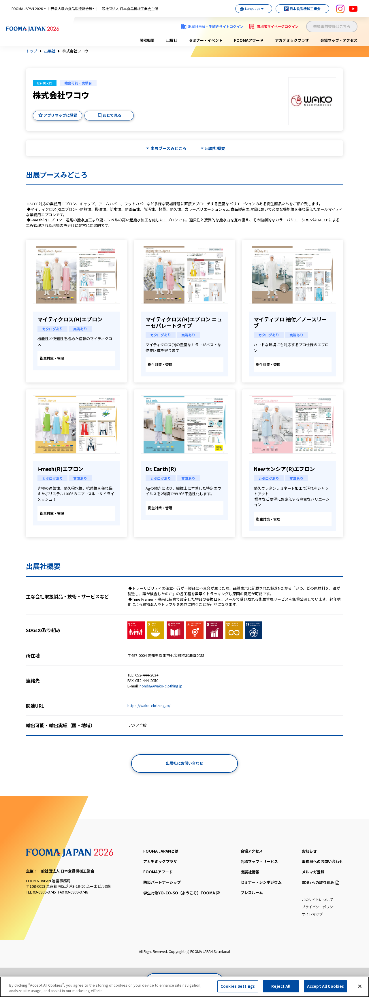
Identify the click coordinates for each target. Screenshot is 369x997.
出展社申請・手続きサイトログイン (215, 26)
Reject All (280, 986)
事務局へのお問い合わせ (322, 861)
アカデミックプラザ (292, 40)
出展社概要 (215, 148)
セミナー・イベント (206, 40)
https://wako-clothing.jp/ (148, 705)
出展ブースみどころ (168, 148)
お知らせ (309, 851)
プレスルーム (251, 892)
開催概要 (147, 40)
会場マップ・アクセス (338, 40)
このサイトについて (317, 899)
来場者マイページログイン (277, 26)
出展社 (171, 40)
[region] (184, 987)
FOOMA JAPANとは (160, 851)
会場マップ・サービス (259, 861)
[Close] (359, 986)
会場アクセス (251, 851)
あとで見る (112, 115)
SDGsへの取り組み (318, 882)
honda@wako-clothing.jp (161, 686)
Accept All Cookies (325, 986)
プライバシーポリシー (319, 906)
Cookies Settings (238, 986)
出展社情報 (249, 872)
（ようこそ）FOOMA (179, 893)
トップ (31, 51)
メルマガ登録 (313, 872)
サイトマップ (312, 913)
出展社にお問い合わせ (184, 763)
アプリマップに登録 (60, 115)
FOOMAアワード (248, 40)
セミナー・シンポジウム (261, 882)
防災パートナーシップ (162, 882)
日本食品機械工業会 (305, 8)
